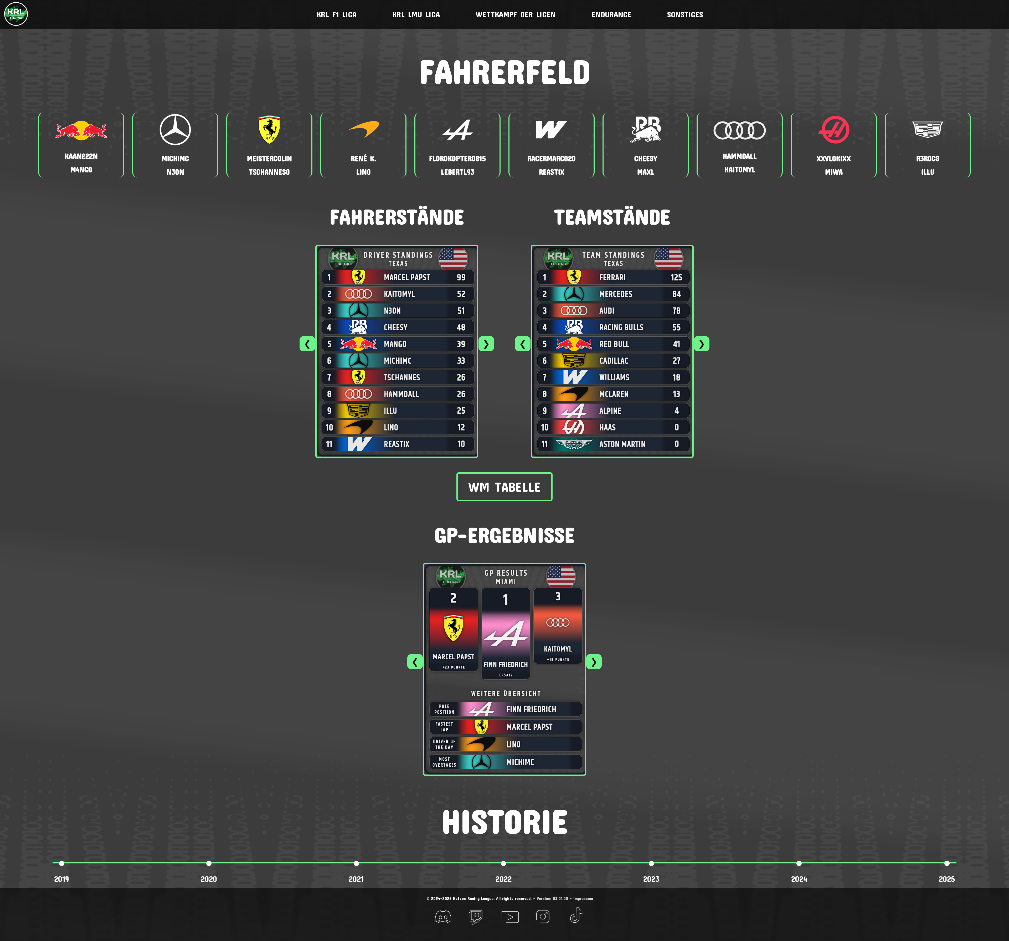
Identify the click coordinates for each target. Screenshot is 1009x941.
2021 (356, 878)
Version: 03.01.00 (552, 898)
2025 (947, 878)
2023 (651, 878)
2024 (799, 878)
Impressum (583, 898)
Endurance (611, 14)
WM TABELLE (504, 486)
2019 (61, 878)
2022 (504, 878)
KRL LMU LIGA (416, 14)
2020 (209, 878)
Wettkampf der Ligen (516, 14)
